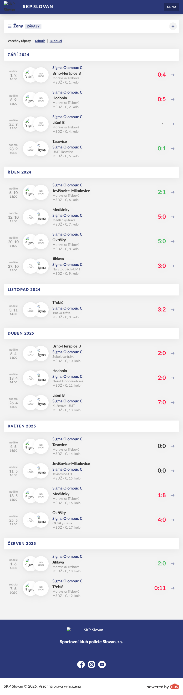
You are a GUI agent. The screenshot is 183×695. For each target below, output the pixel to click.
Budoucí (56, 41)
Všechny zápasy (19, 41)
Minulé (40, 41)
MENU (171, 6)
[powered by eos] (163, 686)
